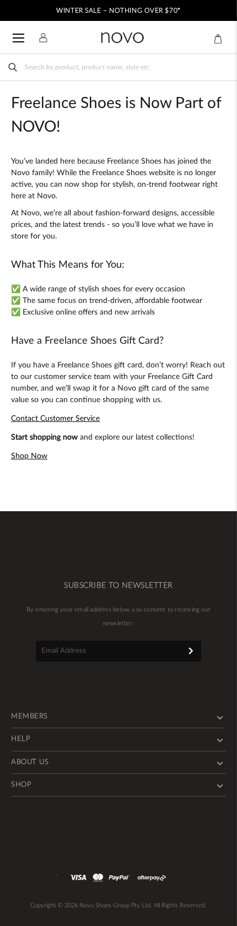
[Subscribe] (191, 650)
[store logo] (122, 38)
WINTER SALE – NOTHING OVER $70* (118, 10)
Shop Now (29, 456)
